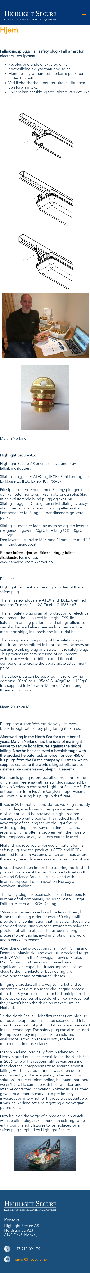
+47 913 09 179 (27, 1249)
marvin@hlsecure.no (30, 1259)
